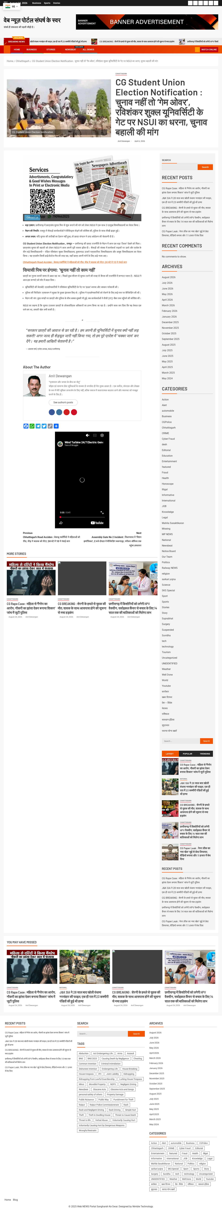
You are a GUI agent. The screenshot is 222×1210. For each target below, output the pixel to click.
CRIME (165, 433)
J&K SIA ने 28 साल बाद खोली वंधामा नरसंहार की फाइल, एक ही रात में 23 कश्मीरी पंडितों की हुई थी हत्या (84, 996)
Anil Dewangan (124, 141)
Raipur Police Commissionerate (104, 1105)
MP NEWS (167, 534)
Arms (119, 1053)
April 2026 (167, 299)
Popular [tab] (187, 753)
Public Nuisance (86, 1099)
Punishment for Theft (123, 1099)
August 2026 (168, 277)
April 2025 (167, 367)
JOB (164, 506)
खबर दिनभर (167, 697)
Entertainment (169, 461)
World (165, 680)
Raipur (82, 1105)
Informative (168, 495)
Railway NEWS (170, 567)
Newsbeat (70, 49)
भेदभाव (165, 708)
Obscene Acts (99, 1089)
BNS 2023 (92, 1058)
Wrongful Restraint (88, 1130)
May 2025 (167, 361)
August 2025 (168, 344)
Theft (81, 1115)
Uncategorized (169, 657)
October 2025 (169, 333)
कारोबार (165, 691)
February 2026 (169, 311)
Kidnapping (129, 1074)
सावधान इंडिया (168, 719)
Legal (165, 517)
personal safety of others (90, 1094)
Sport (165, 596)
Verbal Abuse (101, 1120)
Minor (81, 1084)
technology (168, 646)
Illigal (165, 489)
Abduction (83, 1053)
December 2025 (170, 322)
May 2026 (167, 294)
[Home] (7, 49)
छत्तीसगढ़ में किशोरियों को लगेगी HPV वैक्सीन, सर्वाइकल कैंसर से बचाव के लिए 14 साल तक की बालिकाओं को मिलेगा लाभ (133, 608)
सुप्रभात (165, 725)
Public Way (103, 1099)
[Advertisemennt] (147, 21)
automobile (168, 410)
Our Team (167, 556)
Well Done (167, 674)
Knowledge (168, 511)
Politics (166, 562)
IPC (100, 1074)
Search (166, 160)
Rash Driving (115, 1110)
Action (165, 399)
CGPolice (167, 422)
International (168, 500)
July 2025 (167, 350)
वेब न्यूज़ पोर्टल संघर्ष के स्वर (32, 20)
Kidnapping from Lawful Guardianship (97, 1079)
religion (166, 573)
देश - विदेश (179, 1184)
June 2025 (167, 356)
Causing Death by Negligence (115, 1058)
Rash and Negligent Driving (91, 1110)
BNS (81, 1058)
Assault (130, 1053)
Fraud (165, 472)
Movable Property (97, 1084)
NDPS (113, 1084)
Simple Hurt (130, 1110)
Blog (15, 1199)
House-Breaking (129, 1069)
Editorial (166, 450)
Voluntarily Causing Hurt (123, 1120)
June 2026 (167, 288)
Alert (164, 405)
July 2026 (167, 282)
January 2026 (169, 316)
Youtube (166, 685)
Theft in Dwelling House (99, 1115)
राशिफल (165, 714)
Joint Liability (112, 1074)
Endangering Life (110, 1069)
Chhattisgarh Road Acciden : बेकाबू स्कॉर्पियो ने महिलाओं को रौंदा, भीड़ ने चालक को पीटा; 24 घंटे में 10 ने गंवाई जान (75, 262)
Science (166, 584)
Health (165, 478)
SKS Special (168, 590)
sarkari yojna (169, 579)
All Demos (88, 49)
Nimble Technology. (142, 1206)
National (166, 540)
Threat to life (85, 1120)
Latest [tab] (170, 753)
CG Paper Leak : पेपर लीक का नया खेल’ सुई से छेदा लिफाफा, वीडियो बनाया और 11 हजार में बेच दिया (195, 853)
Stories (56, 3)
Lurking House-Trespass (130, 1079)
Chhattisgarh (121, 73)
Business (36, 3)
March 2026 (168, 305)
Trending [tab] (205, 753)
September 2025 (170, 339)
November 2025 (170, 327)
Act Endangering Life (103, 1053)
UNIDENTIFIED (169, 663)
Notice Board (169, 551)
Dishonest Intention (88, 1069)
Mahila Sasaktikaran (173, 523)
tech (164, 641)
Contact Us (32, 217)
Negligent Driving (128, 1084)
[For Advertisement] (82, 188)
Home (17, 49)
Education (167, 455)
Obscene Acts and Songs (122, 1089)
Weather (166, 669)
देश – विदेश (167, 702)
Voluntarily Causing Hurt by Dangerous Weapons (101, 1125)
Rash (126, 1105)
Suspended (168, 629)
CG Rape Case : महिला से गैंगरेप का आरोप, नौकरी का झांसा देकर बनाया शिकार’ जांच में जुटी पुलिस (31, 608)
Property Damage (115, 1094)
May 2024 (167, 378)
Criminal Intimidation (111, 1063)
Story (164, 612)
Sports (47, 3)
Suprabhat (167, 618)
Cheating (138, 1058)
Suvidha (166, 635)
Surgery (166, 624)
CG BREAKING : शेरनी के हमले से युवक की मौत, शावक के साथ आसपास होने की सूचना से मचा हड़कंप (97, 41)
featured (166, 466)
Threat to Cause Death (125, 1115)
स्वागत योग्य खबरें (169, 730)
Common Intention (87, 1063)
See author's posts (63, 402)
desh (164, 444)
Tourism (166, 652)
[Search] (192, 50)
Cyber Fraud (168, 438)
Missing (166, 528)
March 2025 (168, 372)
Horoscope (167, 483)
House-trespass (86, 1074)
